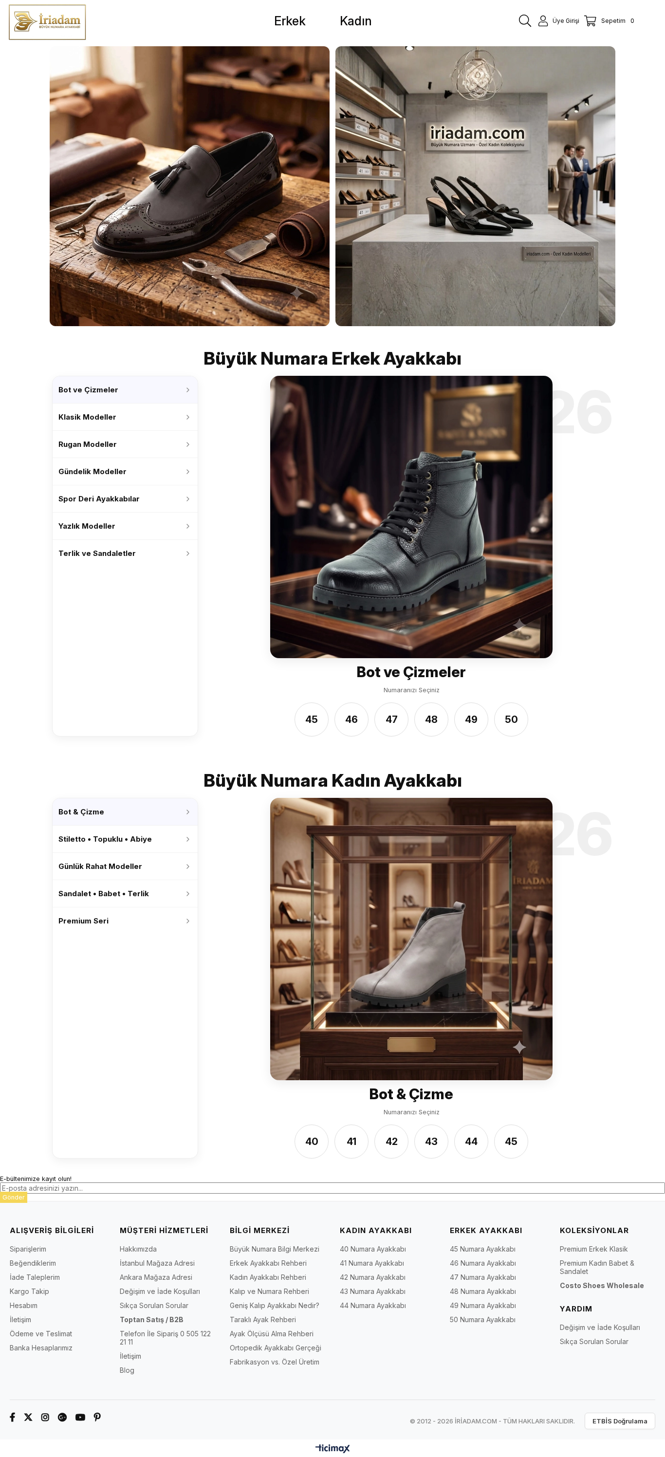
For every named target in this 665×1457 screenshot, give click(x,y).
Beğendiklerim (33, 1263)
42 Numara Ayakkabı (373, 1277)
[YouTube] (80, 1417)
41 (351, 1141)
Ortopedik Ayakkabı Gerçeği (275, 1348)
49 (471, 719)
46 (351, 719)
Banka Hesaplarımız (41, 1348)
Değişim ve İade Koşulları (160, 1291)
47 (392, 719)
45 (311, 719)
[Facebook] (12, 1417)
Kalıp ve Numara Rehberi (269, 1291)
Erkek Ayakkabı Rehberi (268, 1263)
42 (392, 1141)
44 (471, 1141)
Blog (127, 1370)
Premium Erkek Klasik (594, 1249)
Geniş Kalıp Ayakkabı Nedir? (274, 1305)
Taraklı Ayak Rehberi (263, 1319)
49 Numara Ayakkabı (483, 1305)
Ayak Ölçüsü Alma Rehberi (272, 1333)
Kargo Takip (29, 1291)
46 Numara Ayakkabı (483, 1263)
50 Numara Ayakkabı (483, 1319)
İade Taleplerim (35, 1277)
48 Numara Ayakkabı (483, 1291)
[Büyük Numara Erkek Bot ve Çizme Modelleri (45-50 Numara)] (411, 517)
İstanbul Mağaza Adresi (157, 1263)
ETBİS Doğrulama (619, 1421)
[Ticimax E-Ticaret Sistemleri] (332, 1449)
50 (511, 719)
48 (431, 719)
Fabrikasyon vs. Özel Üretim (274, 1362)
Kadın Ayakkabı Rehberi (268, 1277)
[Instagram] (45, 1417)
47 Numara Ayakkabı (483, 1277)
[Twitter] (28, 1417)
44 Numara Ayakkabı (373, 1305)
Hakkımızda (138, 1249)
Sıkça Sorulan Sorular (154, 1305)
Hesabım (23, 1305)
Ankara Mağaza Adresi (156, 1277)
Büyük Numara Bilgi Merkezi (274, 1249)
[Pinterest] (97, 1417)
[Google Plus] (62, 1417)
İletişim (20, 1319)
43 (431, 1141)
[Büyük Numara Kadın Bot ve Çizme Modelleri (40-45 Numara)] (411, 939)
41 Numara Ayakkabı (372, 1263)
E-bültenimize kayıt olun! (36, 1178)
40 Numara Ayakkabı (373, 1249)
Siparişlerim (28, 1249)
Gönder (13, 1197)
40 (311, 1141)
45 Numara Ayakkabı (483, 1249)
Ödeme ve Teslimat (41, 1333)
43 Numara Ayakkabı (373, 1291)
